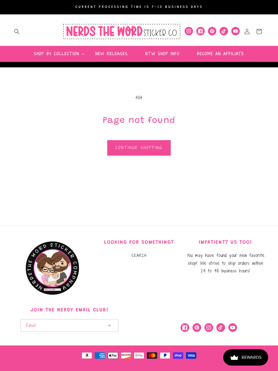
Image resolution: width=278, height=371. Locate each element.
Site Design (156, 362)
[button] (17, 31)
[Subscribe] (108, 325)
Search (139, 255)
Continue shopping (139, 147)
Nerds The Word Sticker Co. (103, 362)
